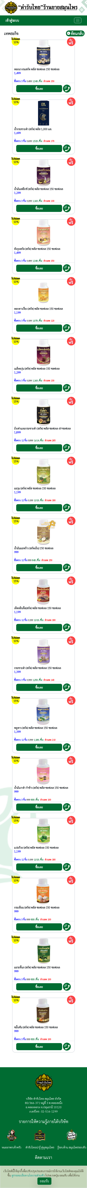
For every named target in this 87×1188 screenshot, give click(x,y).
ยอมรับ (44, 1181)
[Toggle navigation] (77, 20)
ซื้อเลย (39, 88)
